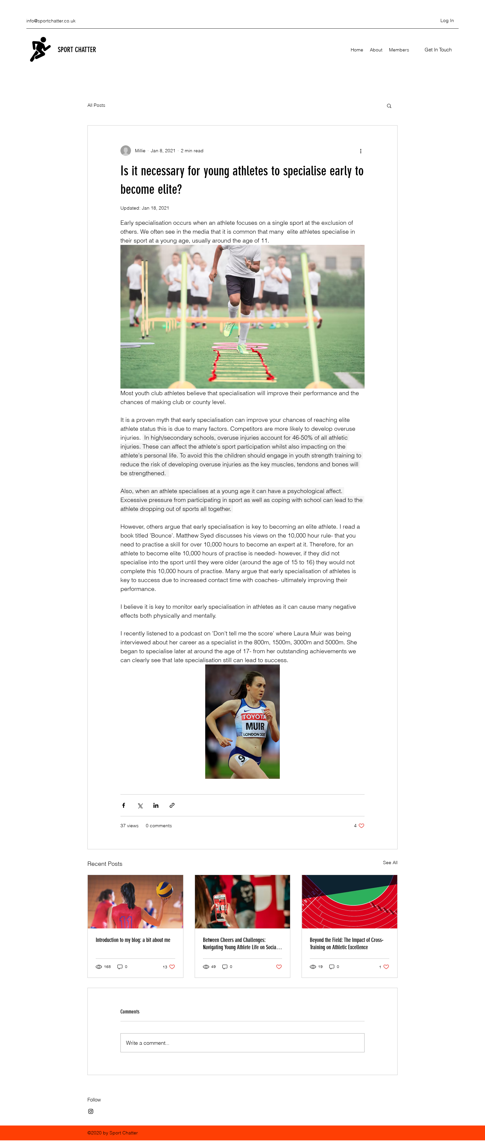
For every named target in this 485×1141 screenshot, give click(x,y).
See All (390, 862)
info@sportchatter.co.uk (51, 21)
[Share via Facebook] (123, 805)
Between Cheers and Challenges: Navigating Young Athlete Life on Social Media (240, 943)
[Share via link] (172, 805)
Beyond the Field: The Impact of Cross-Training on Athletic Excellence (346, 943)
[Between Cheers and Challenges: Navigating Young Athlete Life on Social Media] (242, 901)
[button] (438, 49)
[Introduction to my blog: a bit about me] (135, 901)
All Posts (96, 105)
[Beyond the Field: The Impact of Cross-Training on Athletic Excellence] (349, 901)
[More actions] (361, 151)
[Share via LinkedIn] (156, 805)
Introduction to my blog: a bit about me (133, 940)
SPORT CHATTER (77, 49)
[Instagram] (90, 1111)
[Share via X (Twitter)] (140, 805)
